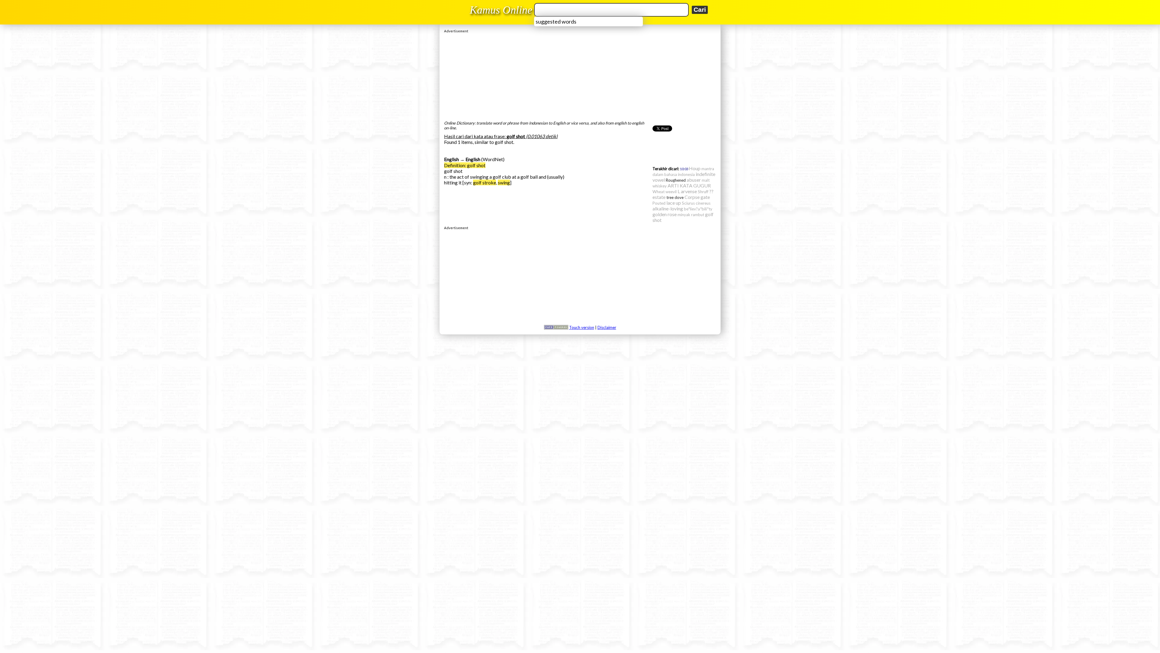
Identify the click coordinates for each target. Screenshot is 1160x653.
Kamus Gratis (502, 10)
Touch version (581, 327)
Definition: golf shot (464, 165)
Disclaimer (607, 327)
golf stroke (484, 182)
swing (504, 182)
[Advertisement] (580, 75)
